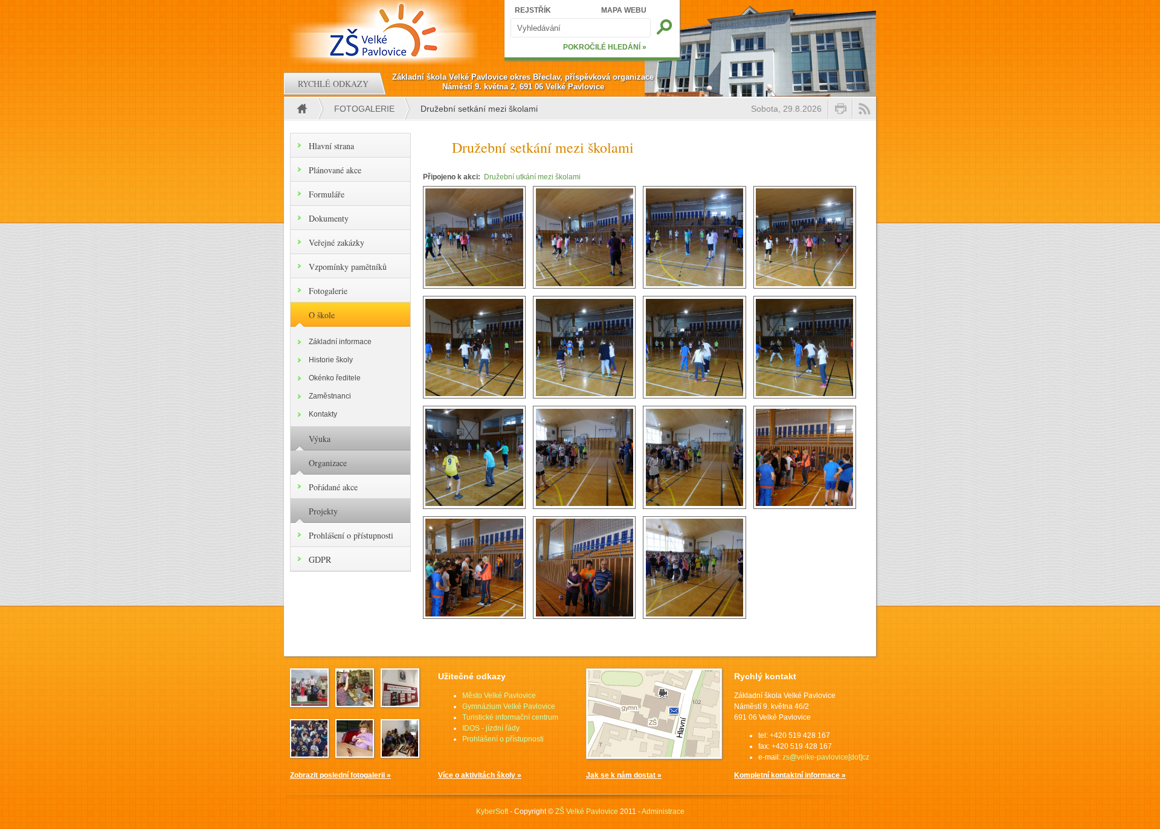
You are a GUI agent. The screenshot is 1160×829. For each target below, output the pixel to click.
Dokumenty (329, 218)
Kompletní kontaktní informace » (790, 775)
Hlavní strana (331, 146)
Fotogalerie (364, 109)
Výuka (319, 438)
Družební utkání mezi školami (532, 177)
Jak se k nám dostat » (624, 775)
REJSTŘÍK (533, 10)
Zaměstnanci (330, 396)
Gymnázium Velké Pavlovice (508, 706)
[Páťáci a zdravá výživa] (400, 754)
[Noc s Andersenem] (355, 703)
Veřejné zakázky (336, 242)
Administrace (663, 811)
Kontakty (323, 414)
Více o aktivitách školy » (479, 775)
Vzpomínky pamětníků (348, 266)
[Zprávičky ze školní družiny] (355, 754)
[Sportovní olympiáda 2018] (309, 703)
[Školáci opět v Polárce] (309, 754)
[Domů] (385, 30)
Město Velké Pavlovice (499, 695)
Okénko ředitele (335, 378)
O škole (322, 315)
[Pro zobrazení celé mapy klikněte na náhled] (654, 756)
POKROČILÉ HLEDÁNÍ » (604, 47)
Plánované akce (335, 170)
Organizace (328, 463)
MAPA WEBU (623, 10)
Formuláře (326, 194)
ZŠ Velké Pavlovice (586, 811)
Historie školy (331, 360)
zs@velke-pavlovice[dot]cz (825, 757)
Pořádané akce (333, 487)
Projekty (323, 511)
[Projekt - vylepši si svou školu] (400, 703)
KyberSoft (492, 811)
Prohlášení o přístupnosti (351, 535)
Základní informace (340, 342)
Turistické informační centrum (510, 717)
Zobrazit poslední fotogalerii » (340, 775)
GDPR (320, 559)
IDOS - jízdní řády (491, 728)
